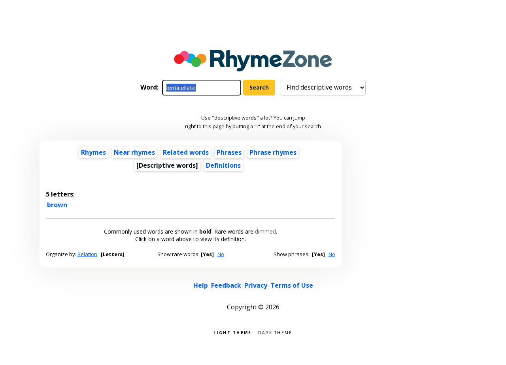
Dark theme (275, 332)
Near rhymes (134, 152)
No (220, 254)
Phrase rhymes (272, 152)
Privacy (255, 285)
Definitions (223, 165)
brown (57, 204)
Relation (87, 254)
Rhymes (93, 152)
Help (200, 285)
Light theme (232, 332)
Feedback (226, 285)
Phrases (229, 152)
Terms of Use (291, 285)
